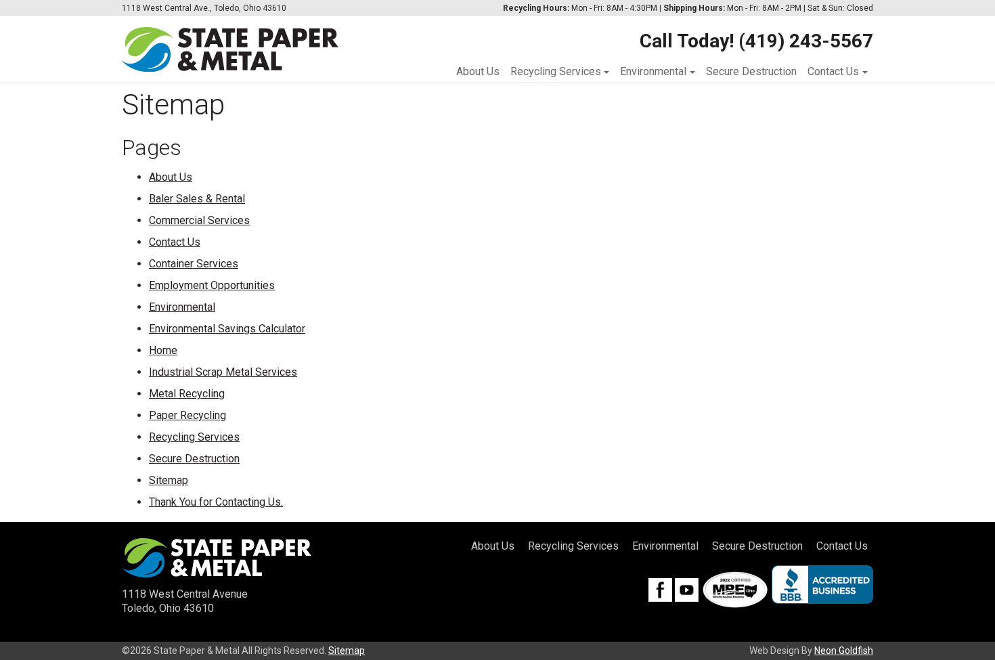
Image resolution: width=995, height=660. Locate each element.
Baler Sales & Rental (197, 198)
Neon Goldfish (843, 650)
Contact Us (833, 71)
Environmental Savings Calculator (227, 328)
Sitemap (168, 480)
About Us (478, 71)
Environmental (653, 71)
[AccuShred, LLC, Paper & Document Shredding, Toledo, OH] (822, 584)
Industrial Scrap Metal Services (223, 372)
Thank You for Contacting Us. (216, 502)
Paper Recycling (187, 415)
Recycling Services (555, 71)
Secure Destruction (751, 71)
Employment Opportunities (212, 285)
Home (163, 350)
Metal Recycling (187, 393)
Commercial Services (199, 220)
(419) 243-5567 (805, 41)
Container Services (193, 263)
